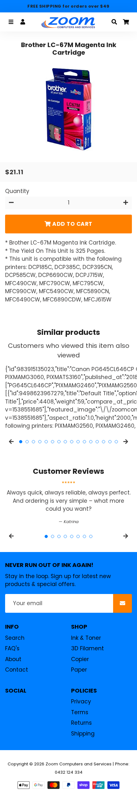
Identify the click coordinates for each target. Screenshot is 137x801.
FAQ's (12, 648)
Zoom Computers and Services (79, 764)
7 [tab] (59, 441)
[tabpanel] (68, 503)
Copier (80, 659)
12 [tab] (90, 441)
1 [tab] (20, 441)
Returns (81, 723)
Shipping (83, 733)
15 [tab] (110, 441)
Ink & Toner (86, 638)
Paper (79, 669)
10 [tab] (78, 441)
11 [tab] (84, 441)
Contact (16, 669)
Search (15, 638)
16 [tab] (116, 441)
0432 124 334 (69, 772)
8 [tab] (65, 441)
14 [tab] (103, 441)
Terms (79, 712)
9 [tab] (71, 441)
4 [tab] (39, 441)
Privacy (81, 701)
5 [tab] (46, 441)
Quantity (17, 191)
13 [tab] (97, 441)
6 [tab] (52, 441)
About (13, 659)
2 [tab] (27, 441)
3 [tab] (33, 441)
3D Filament (87, 648)
